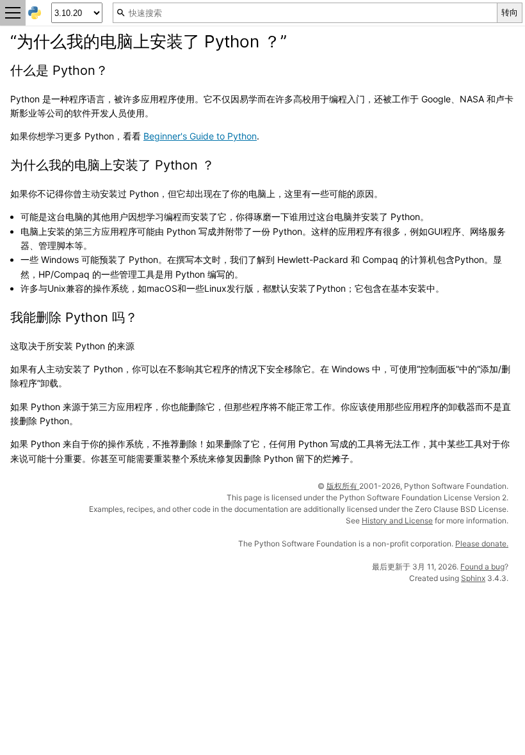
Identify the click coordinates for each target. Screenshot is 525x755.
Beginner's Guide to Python (200, 136)
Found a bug (482, 566)
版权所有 (343, 486)
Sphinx (473, 578)
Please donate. (481, 543)
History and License (397, 520)
